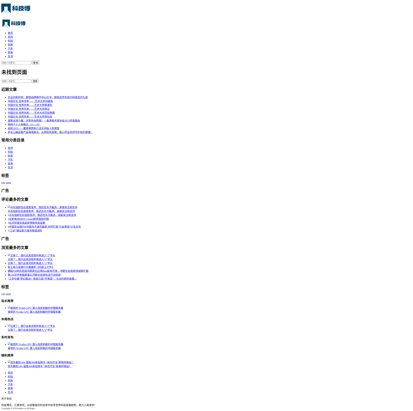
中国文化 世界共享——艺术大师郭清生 (30, 105)
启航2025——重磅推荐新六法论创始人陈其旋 (33, 128)
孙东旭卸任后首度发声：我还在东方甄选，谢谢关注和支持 (41, 211)
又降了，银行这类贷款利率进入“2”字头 (30, 259)
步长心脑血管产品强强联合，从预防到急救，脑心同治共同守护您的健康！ (50, 132)
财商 (10, 44)
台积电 (8, 183)
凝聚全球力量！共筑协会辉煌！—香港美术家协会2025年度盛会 (44, 120)
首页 (10, 33)
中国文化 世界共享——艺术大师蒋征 (29, 109)
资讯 (10, 37)
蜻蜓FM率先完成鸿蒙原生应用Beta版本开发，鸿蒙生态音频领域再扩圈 (48, 271)
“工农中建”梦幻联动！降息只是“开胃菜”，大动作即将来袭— (42, 278)
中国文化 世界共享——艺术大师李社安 (30, 116)
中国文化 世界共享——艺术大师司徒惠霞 (31, 112)
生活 (10, 56)
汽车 (10, 48)
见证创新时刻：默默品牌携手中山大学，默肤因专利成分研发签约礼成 (48, 97)
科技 (10, 40)
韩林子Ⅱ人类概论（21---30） (24, 124)
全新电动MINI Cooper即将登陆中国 (29, 219)
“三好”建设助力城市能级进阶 (25, 230)
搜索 (35, 81)
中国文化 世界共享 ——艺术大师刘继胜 (30, 101)
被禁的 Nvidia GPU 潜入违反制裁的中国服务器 (34, 312)
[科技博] (15, 11)
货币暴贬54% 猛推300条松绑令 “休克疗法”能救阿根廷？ (39, 366)
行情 (3, 183)
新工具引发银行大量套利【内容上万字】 (31, 267)
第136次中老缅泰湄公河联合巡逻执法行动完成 (34, 275)
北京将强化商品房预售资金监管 (27, 222)
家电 (10, 52)
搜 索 (35, 63)
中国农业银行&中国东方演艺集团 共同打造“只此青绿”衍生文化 (45, 226)
